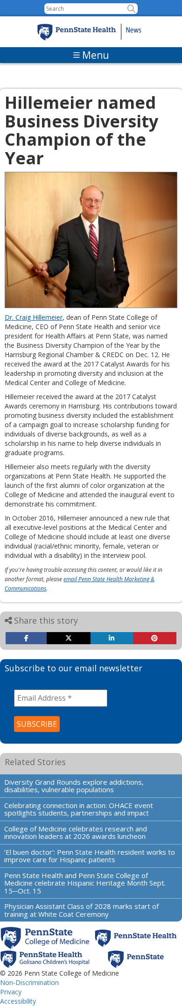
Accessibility (18, 1001)
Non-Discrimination (29, 982)
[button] (131, 9)
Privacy (10, 991)
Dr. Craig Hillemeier (34, 317)
